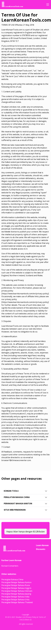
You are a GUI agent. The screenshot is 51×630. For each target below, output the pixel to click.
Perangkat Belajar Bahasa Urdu (15, 599)
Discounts (40, 549)
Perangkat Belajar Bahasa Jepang (16, 593)
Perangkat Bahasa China (12, 579)
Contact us (27, 619)
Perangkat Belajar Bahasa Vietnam (16, 591)
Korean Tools (11, 491)
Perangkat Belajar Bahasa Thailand (17, 602)
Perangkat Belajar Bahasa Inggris (16, 588)
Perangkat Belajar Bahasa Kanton (16, 582)
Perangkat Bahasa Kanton (18, 503)
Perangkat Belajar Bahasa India (15, 596)
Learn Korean (42, 545)
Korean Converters (9, 565)
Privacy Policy (31, 617)
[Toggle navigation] (47, 4)
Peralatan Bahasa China (17, 497)
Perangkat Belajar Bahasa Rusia (15, 585)
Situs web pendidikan (15, 510)
